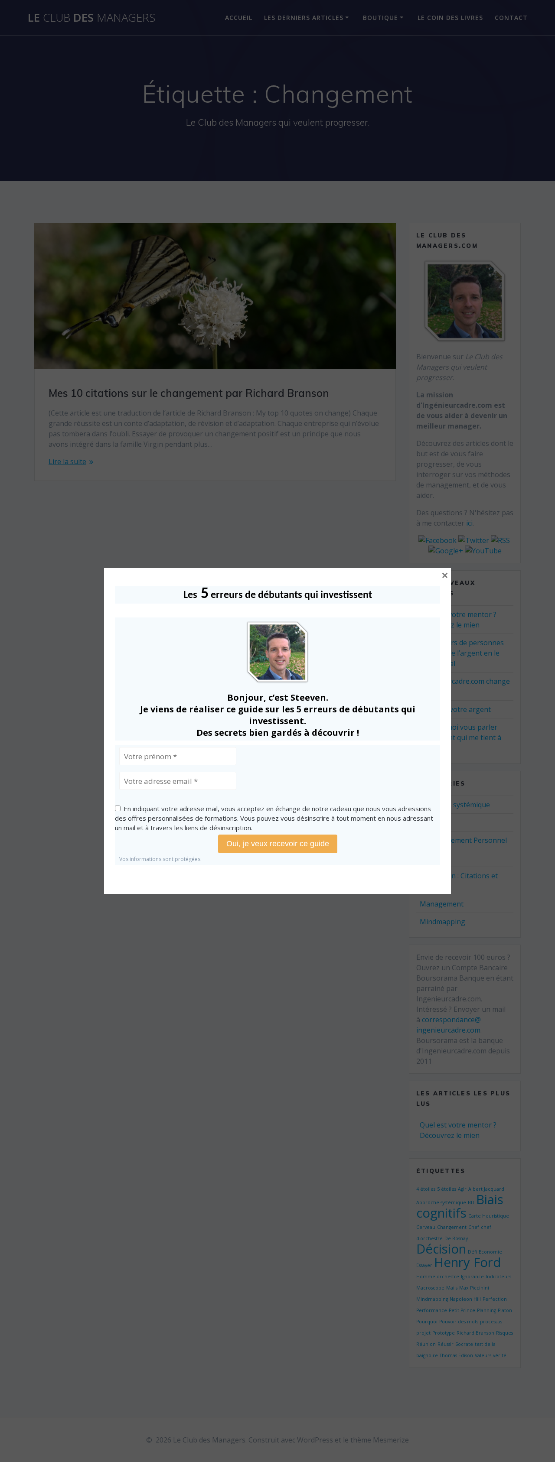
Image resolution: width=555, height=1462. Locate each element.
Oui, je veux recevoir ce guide (277, 843)
